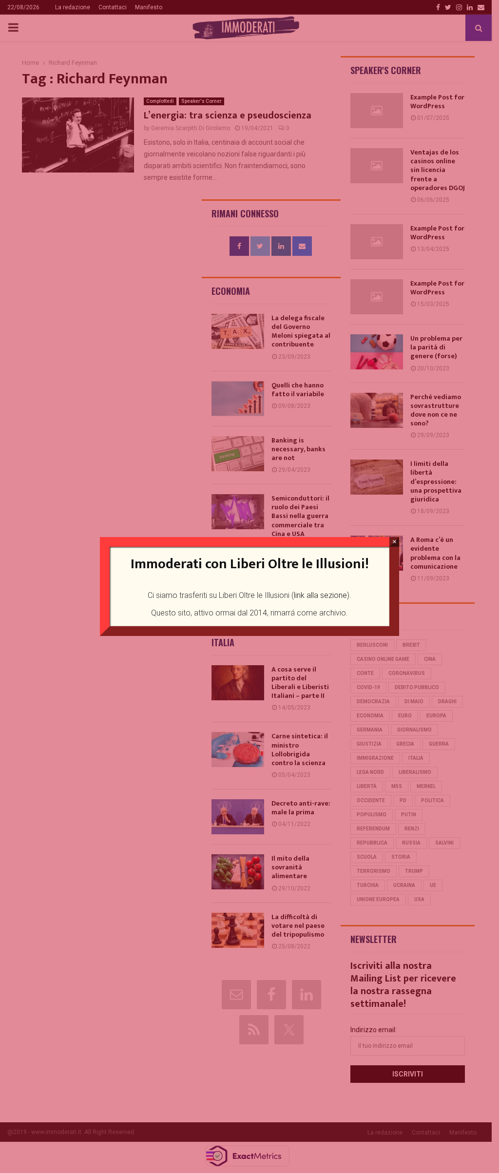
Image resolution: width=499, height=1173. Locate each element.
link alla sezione (320, 595)
